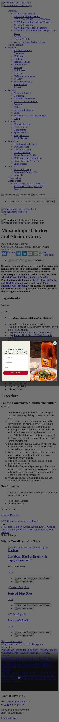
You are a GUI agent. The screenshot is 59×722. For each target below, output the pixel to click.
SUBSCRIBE (15, 373)
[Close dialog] (54, 343)
